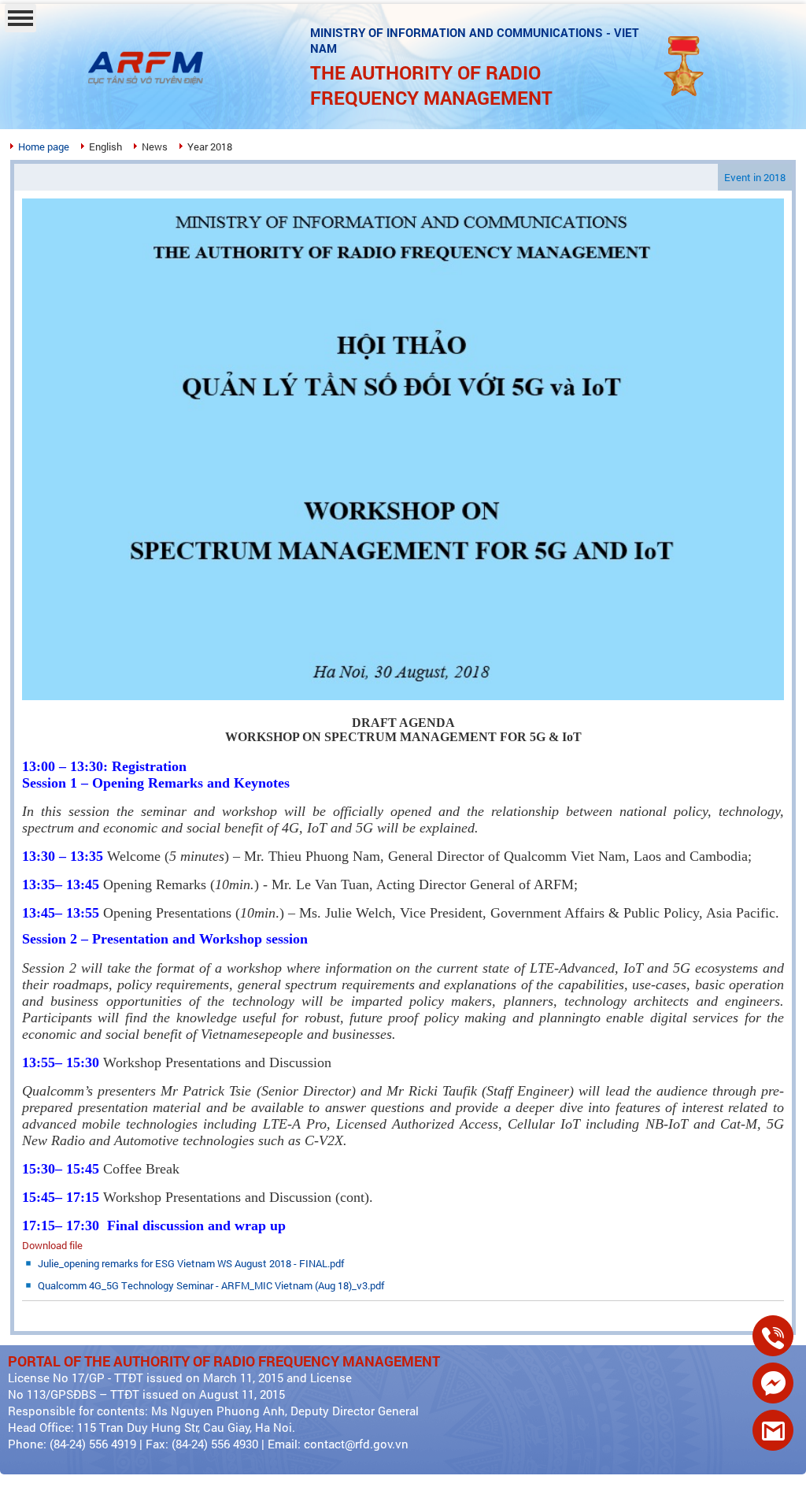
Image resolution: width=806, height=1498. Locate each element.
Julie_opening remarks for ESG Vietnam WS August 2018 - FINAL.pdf (191, 1263)
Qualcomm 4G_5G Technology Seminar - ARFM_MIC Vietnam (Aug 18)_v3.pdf (211, 1285)
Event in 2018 (755, 177)
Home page (43, 146)
